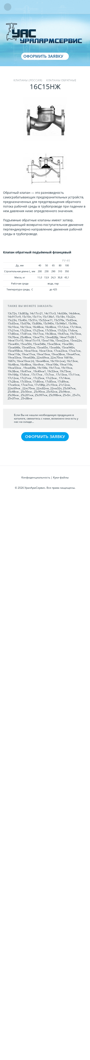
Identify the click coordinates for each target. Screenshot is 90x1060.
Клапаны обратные (61, 80)
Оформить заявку (43, 56)
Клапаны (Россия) (28, 80)
